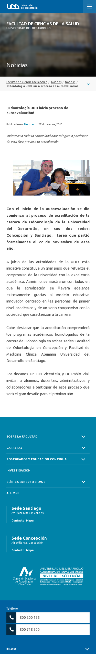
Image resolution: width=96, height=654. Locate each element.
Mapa (30, 520)
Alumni (12, 493)
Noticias (29, 124)
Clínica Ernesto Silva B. (26, 481)
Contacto (18, 520)
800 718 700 (30, 629)
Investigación (18, 470)
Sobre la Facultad (22, 436)
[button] (89, 6)
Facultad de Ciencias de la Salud (42, 25)
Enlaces (11, 648)
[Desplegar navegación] (48, 84)
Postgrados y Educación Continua (36, 459)
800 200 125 (30, 617)
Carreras (14, 447)
